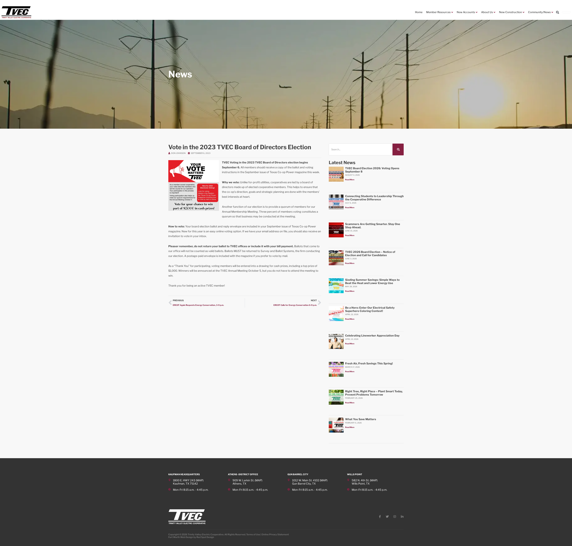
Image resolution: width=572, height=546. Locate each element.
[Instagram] (394, 516)
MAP (200, 480)
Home (418, 12)
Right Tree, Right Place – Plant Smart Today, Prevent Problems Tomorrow (374, 393)
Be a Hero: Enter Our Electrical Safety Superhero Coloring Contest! (370, 309)
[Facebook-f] (379, 516)
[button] (557, 12)
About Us (487, 12)
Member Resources (438, 12)
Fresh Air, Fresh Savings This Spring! (369, 363)
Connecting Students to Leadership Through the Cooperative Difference (374, 198)
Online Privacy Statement (275, 534)
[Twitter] (387, 516)
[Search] (398, 149)
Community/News (539, 12)
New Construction (510, 12)
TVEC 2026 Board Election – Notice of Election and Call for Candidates (370, 253)
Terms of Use (253, 534)
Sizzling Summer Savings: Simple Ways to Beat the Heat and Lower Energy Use (372, 281)
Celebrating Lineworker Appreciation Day (372, 335)
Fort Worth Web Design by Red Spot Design (191, 537)
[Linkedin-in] (402, 516)
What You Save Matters (360, 419)
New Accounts (466, 12)
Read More (349, 179)
